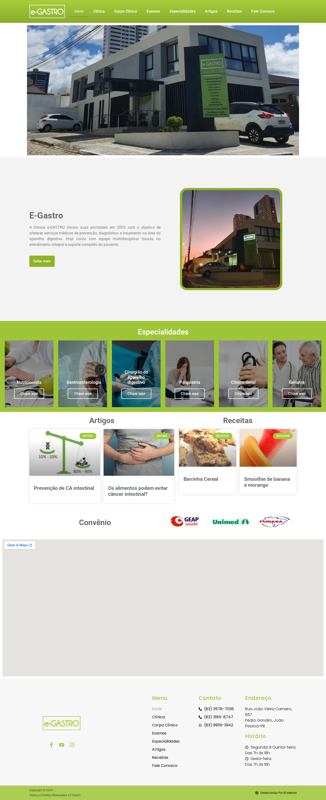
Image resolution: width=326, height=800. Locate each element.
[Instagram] (72, 745)
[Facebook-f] (51, 745)
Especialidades (182, 11)
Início (79, 11)
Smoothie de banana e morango (267, 482)
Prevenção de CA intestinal (64, 488)
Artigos (211, 11)
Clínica (99, 11)
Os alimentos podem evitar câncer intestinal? (138, 491)
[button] (171, 523)
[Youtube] (61, 745)
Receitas (234, 11)
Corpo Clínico (125, 11)
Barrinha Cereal (201, 479)
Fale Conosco (262, 11)
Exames (153, 11)
